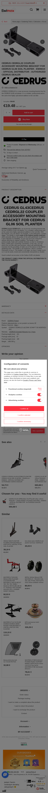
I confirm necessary (24, 421)
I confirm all (24, 408)
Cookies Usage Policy (21, 374)
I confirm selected (24, 415)
